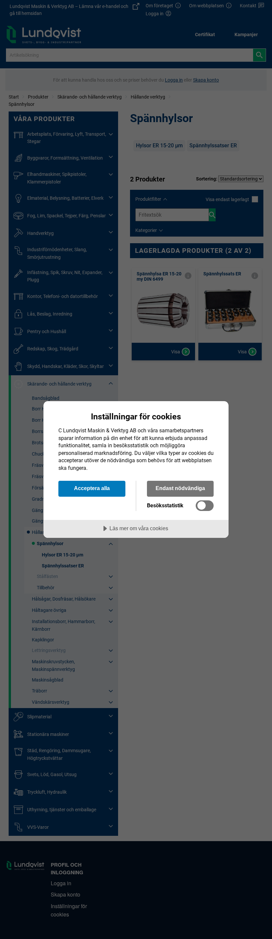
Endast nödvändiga (180, 488)
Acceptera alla (92, 488)
